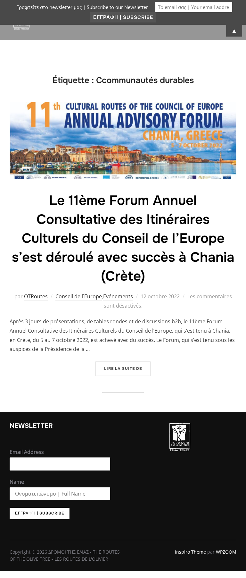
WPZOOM (226, 552)
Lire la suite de (127, 366)
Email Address (27, 451)
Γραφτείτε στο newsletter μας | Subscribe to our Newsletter (82, 7)
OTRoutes (36, 296)
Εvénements (118, 296)
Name (17, 481)
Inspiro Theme (190, 552)
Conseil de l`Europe (78, 296)
